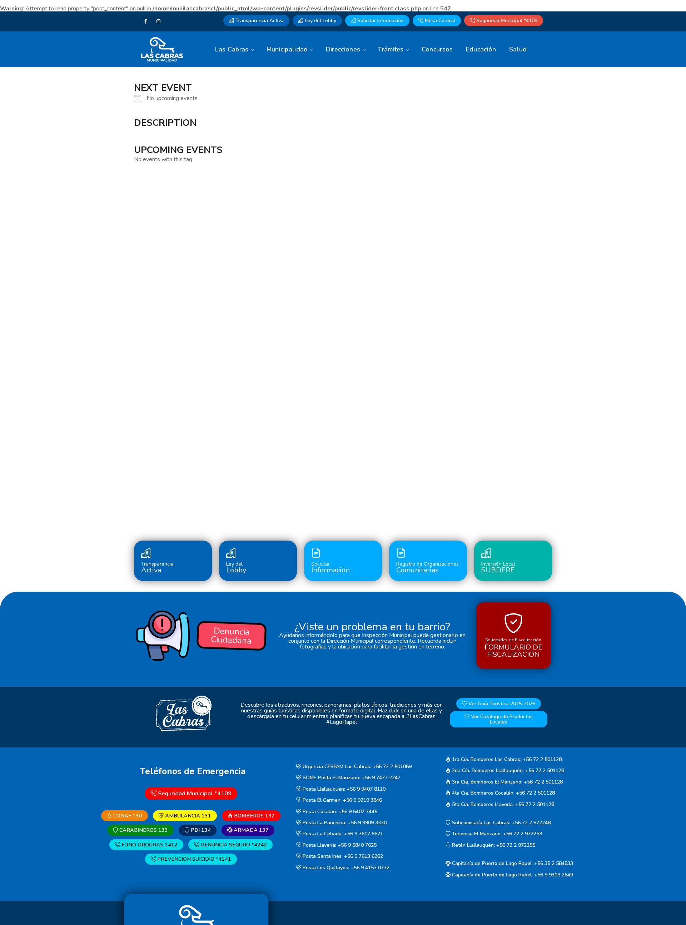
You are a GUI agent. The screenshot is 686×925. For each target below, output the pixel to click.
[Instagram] (158, 21)
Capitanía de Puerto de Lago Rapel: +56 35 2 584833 (512, 863)
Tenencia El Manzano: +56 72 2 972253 (496, 834)
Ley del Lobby (319, 20)
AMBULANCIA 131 (187, 815)
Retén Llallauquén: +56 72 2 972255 (493, 845)
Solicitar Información (380, 20)
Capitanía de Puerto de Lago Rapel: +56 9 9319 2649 (512, 874)
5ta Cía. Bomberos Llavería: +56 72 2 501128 (502, 804)
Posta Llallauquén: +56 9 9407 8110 (343, 789)
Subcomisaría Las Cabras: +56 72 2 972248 (501, 822)
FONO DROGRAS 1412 (149, 844)
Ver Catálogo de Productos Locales (501, 719)
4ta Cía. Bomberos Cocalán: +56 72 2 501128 (503, 793)
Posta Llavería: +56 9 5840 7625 (339, 845)
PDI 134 (200, 830)
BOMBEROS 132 (254, 815)
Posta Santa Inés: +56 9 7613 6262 (342, 856)
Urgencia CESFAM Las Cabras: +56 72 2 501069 (356, 766)
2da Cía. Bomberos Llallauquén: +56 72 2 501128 (507, 770)
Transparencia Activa (259, 20)
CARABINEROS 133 (143, 830)
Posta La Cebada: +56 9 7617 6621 (342, 834)
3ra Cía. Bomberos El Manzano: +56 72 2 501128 (507, 782)
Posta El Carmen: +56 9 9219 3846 (341, 800)
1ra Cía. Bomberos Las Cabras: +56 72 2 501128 (506, 759)
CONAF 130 (127, 815)
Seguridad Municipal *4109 (506, 20)
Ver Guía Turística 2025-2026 (501, 703)
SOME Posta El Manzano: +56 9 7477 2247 (351, 778)
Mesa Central (439, 20)
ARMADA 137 (250, 830)
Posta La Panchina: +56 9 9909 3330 (344, 822)
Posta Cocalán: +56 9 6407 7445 (339, 811)
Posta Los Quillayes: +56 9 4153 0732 (345, 867)
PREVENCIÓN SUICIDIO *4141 (193, 859)
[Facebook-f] (145, 21)
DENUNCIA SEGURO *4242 (233, 844)
